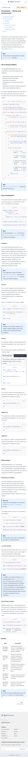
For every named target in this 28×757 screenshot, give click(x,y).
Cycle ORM (4, 738)
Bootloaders (20, 704)
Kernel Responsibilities (8, 16)
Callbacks (6, 20)
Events (4, 31)
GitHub (16, 729)
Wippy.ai (3, 733)
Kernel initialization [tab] (8, 355)
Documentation (5, 729)
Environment (6, 23)
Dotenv (14, 464)
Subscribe (22, 749)
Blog (15, 733)
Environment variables (10, 25)
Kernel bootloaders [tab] (19, 355)
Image (23, 102)
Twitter (15, 735)
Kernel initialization (8, 18)
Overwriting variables (9, 29)
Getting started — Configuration (14, 504)
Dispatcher (9, 48)
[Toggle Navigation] (26, 2)
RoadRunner (4, 735)
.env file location (8, 27)
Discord (16, 731)
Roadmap (3, 731)
